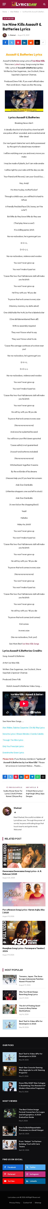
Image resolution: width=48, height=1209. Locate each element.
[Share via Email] (37, 42)
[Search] (44, 4)
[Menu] (4, 4)
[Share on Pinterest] (18, 42)
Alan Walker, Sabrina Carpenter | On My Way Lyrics (24, 728)
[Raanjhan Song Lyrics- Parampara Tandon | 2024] (24, 933)
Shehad (12, 35)
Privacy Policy (14, 1203)
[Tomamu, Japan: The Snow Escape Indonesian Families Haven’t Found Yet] (10, 980)
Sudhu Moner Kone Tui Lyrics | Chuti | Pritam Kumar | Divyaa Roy (12, 793)
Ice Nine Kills (38, 61)
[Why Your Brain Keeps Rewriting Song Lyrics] (10, 995)
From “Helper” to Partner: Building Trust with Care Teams (30, 1144)
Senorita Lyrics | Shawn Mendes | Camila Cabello (23, 734)
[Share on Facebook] (5, 42)
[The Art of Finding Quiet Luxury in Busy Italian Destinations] (10, 1009)
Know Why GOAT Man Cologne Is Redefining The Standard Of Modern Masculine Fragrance (32, 1085)
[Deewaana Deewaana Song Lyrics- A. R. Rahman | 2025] (24, 856)
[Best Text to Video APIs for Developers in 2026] (10, 1024)
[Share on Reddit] (31, 42)
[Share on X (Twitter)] (12, 42)
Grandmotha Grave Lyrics (13, 752)
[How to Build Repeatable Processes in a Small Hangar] (10, 1131)
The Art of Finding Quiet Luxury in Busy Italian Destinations (29, 1008)
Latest (17, 64)
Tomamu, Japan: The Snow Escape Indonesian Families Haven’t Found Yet (31, 979)
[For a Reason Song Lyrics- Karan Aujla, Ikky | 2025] (24, 894)
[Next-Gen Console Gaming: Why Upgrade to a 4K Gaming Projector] (10, 1071)
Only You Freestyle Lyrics (13, 746)
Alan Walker (9, 18)
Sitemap (38, 1203)
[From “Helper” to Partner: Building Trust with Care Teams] (10, 1145)
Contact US (27, 1203)
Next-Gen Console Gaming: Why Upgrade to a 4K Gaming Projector (32, 1070)
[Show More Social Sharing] (43, 42)
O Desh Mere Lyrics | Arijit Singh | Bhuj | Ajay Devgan (35, 793)
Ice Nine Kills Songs (30, 643)
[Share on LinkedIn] (24, 42)
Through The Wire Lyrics (13, 740)
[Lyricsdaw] (24, 4)
